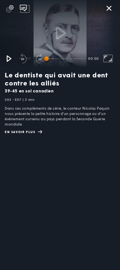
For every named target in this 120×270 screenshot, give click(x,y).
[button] (8, 58)
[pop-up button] (9, 9)
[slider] (65, 59)
